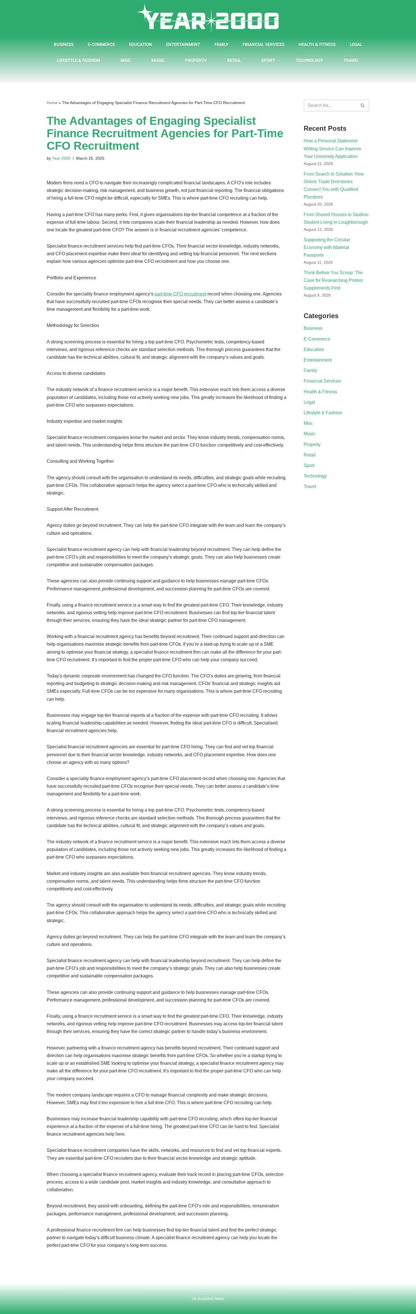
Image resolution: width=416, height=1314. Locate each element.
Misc (126, 60)
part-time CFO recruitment (180, 293)
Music (157, 60)
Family (221, 44)
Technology (309, 60)
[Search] (363, 105)
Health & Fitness (317, 44)
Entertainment (183, 44)
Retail (234, 60)
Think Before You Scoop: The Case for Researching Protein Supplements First (333, 280)
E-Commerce (101, 44)
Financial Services (263, 44)
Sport (268, 60)
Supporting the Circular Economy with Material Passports (327, 247)
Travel (351, 60)
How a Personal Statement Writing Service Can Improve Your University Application (332, 148)
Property (196, 60)
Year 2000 (61, 158)
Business (64, 44)
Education (140, 44)
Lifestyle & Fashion (78, 60)
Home (52, 102)
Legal (356, 44)
